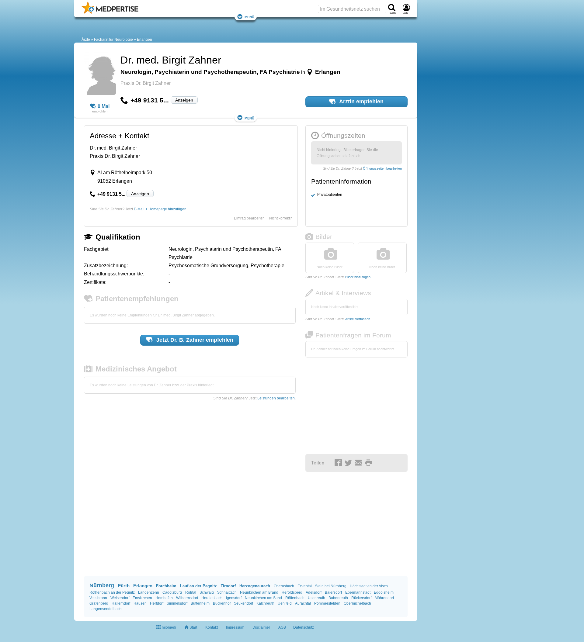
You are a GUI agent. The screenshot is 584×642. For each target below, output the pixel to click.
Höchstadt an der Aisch (369, 586)
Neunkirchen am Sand (263, 598)
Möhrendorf (384, 598)
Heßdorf (156, 603)
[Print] (369, 463)
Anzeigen (184, 100)
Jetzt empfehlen (194, 340)
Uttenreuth (316, 598)
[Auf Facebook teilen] (339, 463)
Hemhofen (164, 598)
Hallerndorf (121, 603)
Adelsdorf (314, 592)
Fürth (124, 585)
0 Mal (103, 106)
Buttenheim (200, 603)
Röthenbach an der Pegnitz (112, 592)
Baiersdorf (333, 592)
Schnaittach (227, 592)
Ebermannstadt (357, 592)
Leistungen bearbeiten (276, 398)
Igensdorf (234, 598)
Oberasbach (284, 586)
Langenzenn (148, 592)
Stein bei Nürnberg (330, 586)
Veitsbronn (98, 598)
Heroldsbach (212, 598)
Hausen (140, 603)
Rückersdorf (361, 598)
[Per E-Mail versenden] (359, 463)
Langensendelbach (105, 609)
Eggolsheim (384, 592)
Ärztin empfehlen (361, 101)
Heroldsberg (292, 592)
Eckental (304, 586)
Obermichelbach (357, 603)
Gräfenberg (98, 603)
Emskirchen (142, 598)
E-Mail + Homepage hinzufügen (160, 209)
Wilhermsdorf (187, 598)
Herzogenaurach (254, 586)
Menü (249, 16)
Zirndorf (228, 586)
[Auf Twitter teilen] (349, 463)
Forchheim (166, 586)
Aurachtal (303, 603)
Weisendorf (119, 598)
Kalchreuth (265, 603)
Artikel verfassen (357, 319)
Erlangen (144, 39)
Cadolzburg (172, 592)
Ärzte (86, 39)
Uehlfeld (285, 603)
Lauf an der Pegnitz (198, 586)
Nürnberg (101, 585)
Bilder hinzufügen (357, 277)
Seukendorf (243, 603)
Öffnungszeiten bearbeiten (382, 168)
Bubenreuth (338, 598)
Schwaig (207, 592)
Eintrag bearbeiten (249, 218)
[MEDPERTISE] (110, 12)
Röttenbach (294, 598)
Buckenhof (222, 603)
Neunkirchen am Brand (259, 592)
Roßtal (190, 592)
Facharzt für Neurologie (113, 39)
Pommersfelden (327, 603)
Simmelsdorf (177, 603)
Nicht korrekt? (280, 218)
